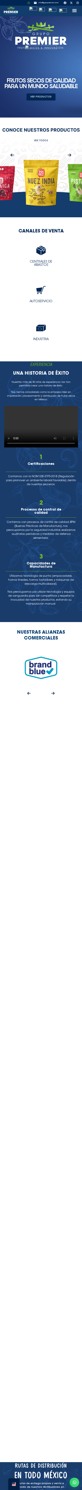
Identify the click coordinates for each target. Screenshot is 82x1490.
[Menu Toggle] (74, 10)
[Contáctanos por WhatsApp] (74, 1482)
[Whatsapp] (28, 3)
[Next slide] (70, 154)
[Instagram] (77, 2)
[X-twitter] (71, 2)
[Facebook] (65, 2)
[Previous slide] (12, 154)
